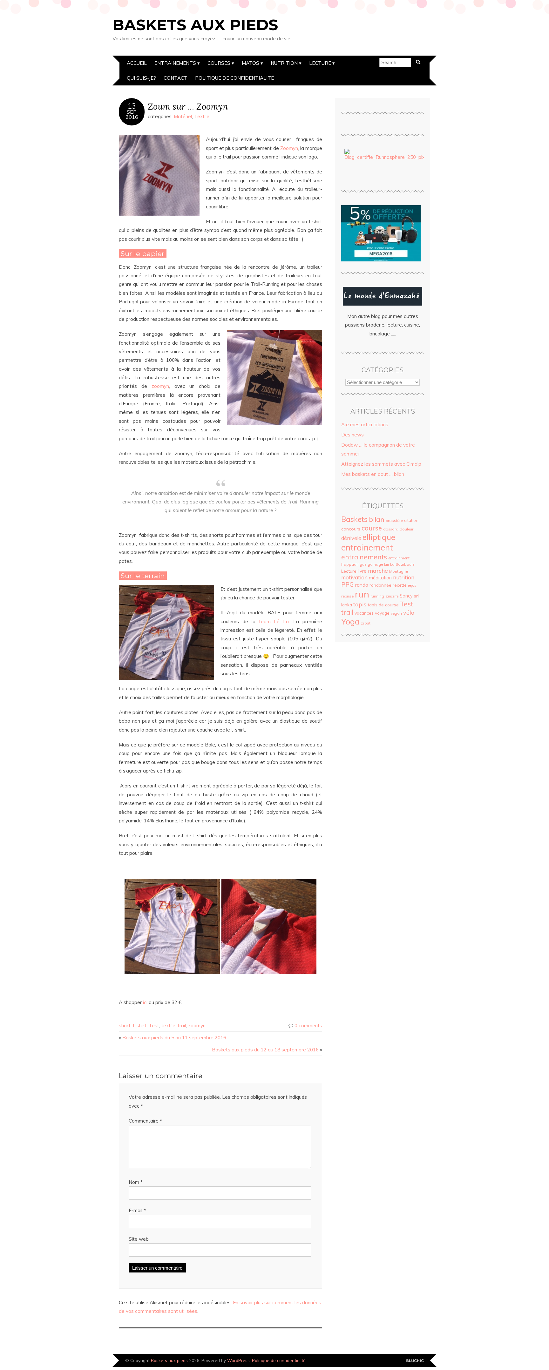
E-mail (137, 1210)
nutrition (403, 577)
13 (132, 106)
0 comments (308, 1025)
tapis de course (383, 604)
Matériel (183, 116)
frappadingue (353, 564)
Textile (201, 116)
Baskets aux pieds (195, 25)
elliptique (379, 537)
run (362, 594)
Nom (136, 1182)
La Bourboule (402, 564)
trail (182, 1025)
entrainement (367, 547)
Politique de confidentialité (234, 78)
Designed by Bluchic (415, 1361)
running (377, 596)
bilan (376, 519)
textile (168, 1025)
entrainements (364, 557)
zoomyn (160, 386)
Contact (175, 78)
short (125, 1025)
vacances (364, 613)
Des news (352, 435)
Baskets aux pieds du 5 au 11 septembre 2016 (174, 1038)
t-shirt (139, 1025)
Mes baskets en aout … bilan (372, 474)
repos (412, 585)
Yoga (350, 621)
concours (350, 528)
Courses (218, 63)
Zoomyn (289, 148)
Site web (139, 1239)
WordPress (238, 1360)
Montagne (398, 571)
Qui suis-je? (141, 78)
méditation (380, 578)
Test (154, 1025)
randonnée (380, 585)
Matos (250, 63)
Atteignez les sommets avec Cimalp (381, 464)
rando (361, 585)
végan (396, 613)
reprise (347, 596)
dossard (390, 529)
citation (411, 520)
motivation (354, 577)
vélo (408, 612)
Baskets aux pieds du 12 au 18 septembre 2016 (265, 1050)
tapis (359, 604)
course (372, 528)
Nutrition (284, 63)
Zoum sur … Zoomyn (188, 106)
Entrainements (175, 63)
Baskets (354, 519)
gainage (375, 564)
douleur (406, 529)
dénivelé (351, 538)
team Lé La (274, 621)
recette (400, 585)
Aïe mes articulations (364, 425)
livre (362, 571)
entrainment (399, 558)
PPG (347, 584)
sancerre (391, 596)
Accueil (137, 63)
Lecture (320, 63)
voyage (382, 613)
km (386, 564)
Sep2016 (131, 114)
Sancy (406, 596)
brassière (394, 520)
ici (146, 1002)
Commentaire (145, 1121)
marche (378, 570)
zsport (365, 623)
